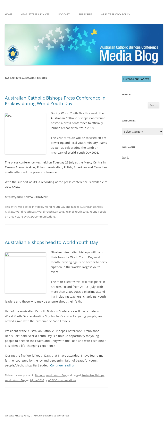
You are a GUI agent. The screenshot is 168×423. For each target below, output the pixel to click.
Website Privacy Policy (115, 14)
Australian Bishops (91, 207)
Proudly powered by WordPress (51, 415)
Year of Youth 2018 (77, 211)
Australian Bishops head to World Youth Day (51, 242)
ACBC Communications (41, 216)
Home (8, 14)
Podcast (64, 14)
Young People (98, 211)
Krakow (9, 211)
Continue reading (64, 365)
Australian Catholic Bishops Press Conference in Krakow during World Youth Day (55, 100)
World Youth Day (54, 207)
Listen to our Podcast (136, 79)
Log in (125, 157)
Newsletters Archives (34, 14)
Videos (39, 207)
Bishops (40, 375)
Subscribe (85, 14)
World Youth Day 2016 (50, 211)
